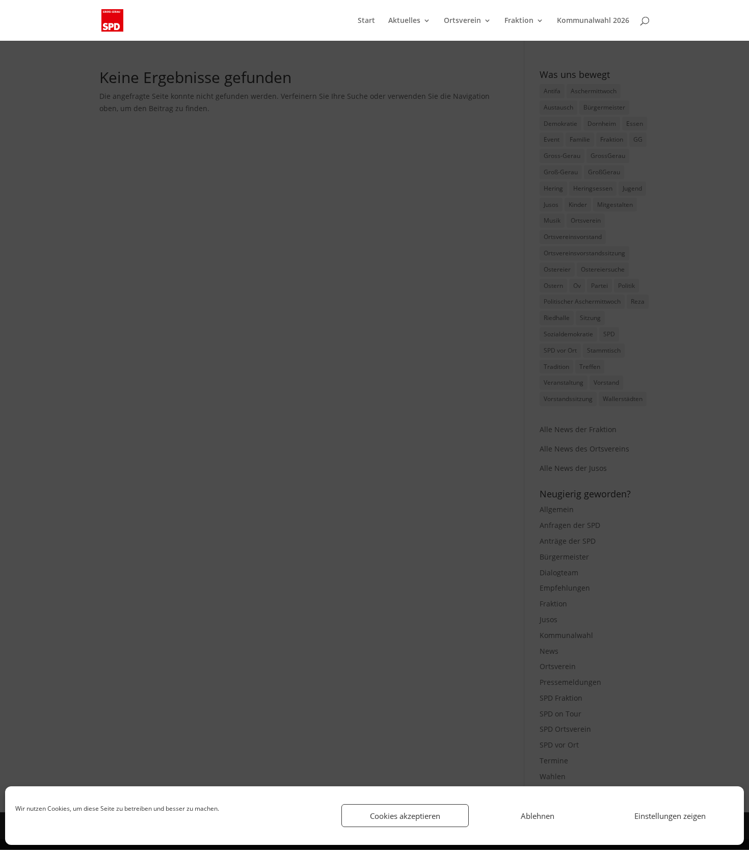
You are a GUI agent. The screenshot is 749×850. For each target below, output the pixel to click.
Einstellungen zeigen (670, 816)
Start (366, 21)
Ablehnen (537, 816)
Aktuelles (404, 21)
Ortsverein (462, 21)
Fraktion (518, 21)
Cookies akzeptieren (405, 816)
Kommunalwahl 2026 (593, 21)
